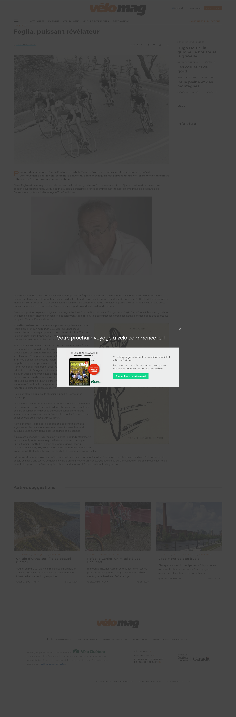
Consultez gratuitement (131, 376)
